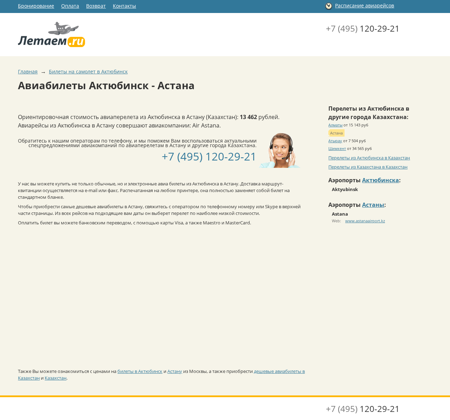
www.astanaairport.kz (365, 220)
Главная (28, 71)
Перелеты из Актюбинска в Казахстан (369, 158)
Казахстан (55, 378)
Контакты (124, 5)
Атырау (335, 140)
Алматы (335, 124)
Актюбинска (380, 180)
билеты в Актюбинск (139, 371)
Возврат (96, 5)
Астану (174, 371)
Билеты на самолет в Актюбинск (88, 71)
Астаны (373, 205)
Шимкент (337, 148)
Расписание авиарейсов (364, 5)
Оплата (70, 5)
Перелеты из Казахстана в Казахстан (367, 167)
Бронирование (36, 5)
